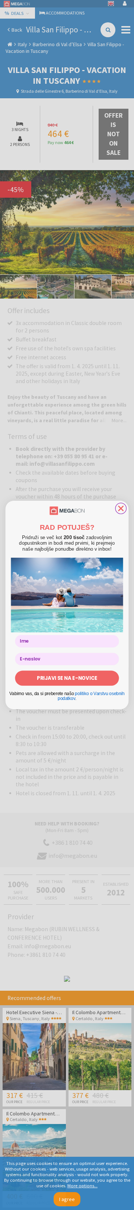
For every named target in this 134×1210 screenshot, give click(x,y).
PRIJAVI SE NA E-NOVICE (67, 678)
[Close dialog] (120, 508)
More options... (82, 1185)
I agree (67, 1199)
